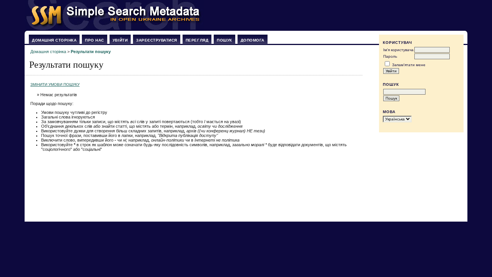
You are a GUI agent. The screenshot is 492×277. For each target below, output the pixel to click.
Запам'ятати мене (409, 65)
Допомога (252, 40)
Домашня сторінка (54, 40)
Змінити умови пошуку (55, 84)
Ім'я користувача (398, 50)
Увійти (120, 40)
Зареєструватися (156, 40)
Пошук (224, 40)
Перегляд (197, 40)
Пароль (390, 56)
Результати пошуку (91, 51)
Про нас (94, 40)
